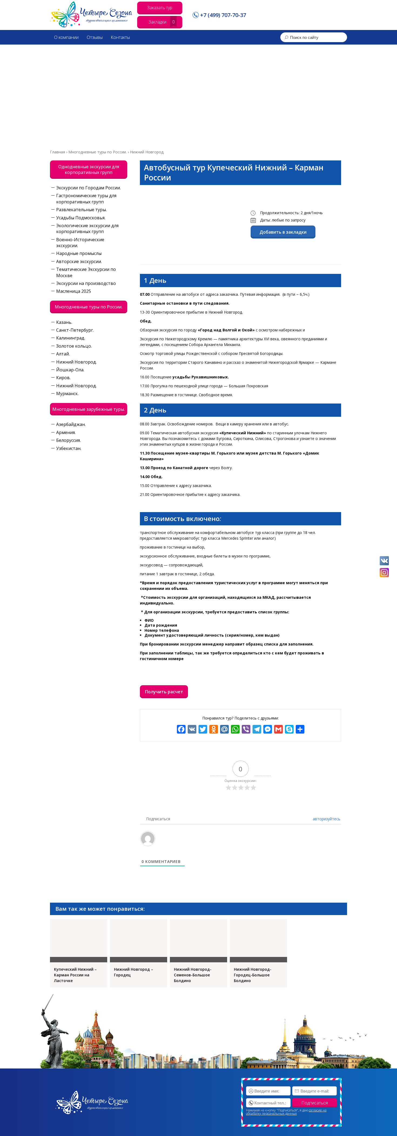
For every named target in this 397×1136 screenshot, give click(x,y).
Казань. (64, 322)
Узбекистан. (68, 448)
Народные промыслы (79, 253)
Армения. (66, 432)
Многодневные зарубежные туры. (88, 409)
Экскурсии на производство (86, 283)
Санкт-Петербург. (75, 330)
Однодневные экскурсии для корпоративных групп (88, 169)
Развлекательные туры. (81, 210)
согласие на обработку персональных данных (286, 1112)
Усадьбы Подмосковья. (80, 218)
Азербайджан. (71, 424)
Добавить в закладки (283, 232)
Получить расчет (164, 692)
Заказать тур (159, 8)
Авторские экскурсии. (79, 261)
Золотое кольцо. (74, 346)
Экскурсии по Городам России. (88, 188)
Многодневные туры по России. (88, 307)
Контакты (120, 37)
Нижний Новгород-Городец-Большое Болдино (252, 975)
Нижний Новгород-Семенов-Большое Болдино (192, 975)
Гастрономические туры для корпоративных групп (86, 198)
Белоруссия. (68, 440)
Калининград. (70, 338)
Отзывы (95, 37)
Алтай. (63, 354)
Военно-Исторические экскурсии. (80, 242)
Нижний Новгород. (76, 362)
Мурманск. (67, 393)
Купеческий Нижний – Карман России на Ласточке (75, 975)
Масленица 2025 (73, 291)
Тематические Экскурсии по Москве (86, 272)
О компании (66, 37)
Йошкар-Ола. (70, 370)
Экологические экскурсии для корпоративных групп (87, 228)
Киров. (63, 378)
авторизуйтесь (326, 818)
